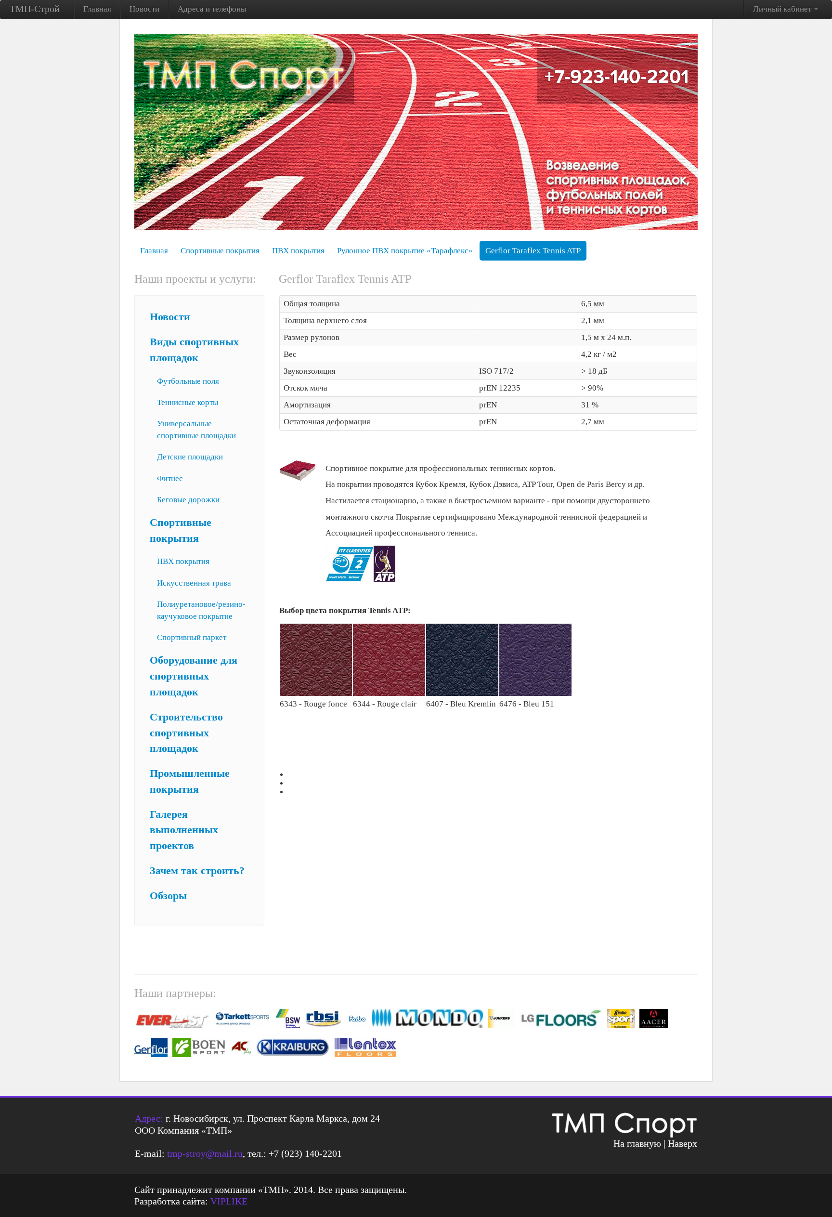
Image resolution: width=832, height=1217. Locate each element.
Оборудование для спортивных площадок (193, 676)
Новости (144, 8)
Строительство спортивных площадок (186, 733)
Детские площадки (190, 456)
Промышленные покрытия (190, 781)
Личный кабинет (783, 8)
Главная (97, 8)
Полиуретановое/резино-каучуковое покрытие (201, 610)
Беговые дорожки (188, 499)
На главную (637, 1143)
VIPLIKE (228, 1201)
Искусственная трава (194, 583)
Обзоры (168, 896)
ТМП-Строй (35, 8)
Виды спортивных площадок (194, 350)
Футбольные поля (188, 381)
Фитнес (170, 478)
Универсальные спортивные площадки (196, 429)
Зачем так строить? (197, 871)
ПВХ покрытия (298, 250)
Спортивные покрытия (220, 250)
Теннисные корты (187, 402)
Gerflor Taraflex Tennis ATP (533, 250)
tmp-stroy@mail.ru (205, 1153)
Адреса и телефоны (212, 8)
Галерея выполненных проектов (184, 830)
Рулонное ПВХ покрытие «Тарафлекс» (405, 250)
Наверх (682, 1143)
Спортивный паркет (191, 637)
